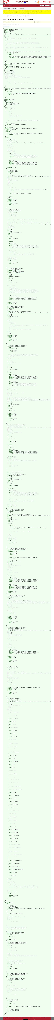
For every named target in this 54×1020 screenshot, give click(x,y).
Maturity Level (37, 21)
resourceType (7, 29)
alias (9, 225)
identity (8, 102)
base (8, 179)
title (6, 72)
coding (8, 91)
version (6, 70)
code (9, 94)
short (9, 141)
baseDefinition (8, 128)
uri (7, 103)
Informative (12, 21)
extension (7, 36)
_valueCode (9, 53)
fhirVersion (7, 99)
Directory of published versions (31, 13)
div (6, 34)
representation (11, 172)
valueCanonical (12, 57)
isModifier (10, 167)
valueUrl (13, 190)
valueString (10, 134)
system (8, 66)
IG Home (5, 5)
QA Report (14, 1019)
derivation (7, 129)
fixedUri (9, 413)
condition (10, 196)
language (6, 31)
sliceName (10, 270)
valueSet (10, 460)
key (10, 153)
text (6, 32)
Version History (18, 1019)
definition (10, 142)
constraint (10, 241)
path (8, 140)
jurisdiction (7, 89)
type (7, 123)
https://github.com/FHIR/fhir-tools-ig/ (9, 13)
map (10, 204)
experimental (7, 74)
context (6, 109)
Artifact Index (11, 5)
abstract (6, 108)
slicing (9, 211)
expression (9, 124)
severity (11, 154)
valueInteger (9, 39)
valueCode (9, 48)
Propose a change (32, 1019)
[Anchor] (34, 19)
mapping (6, 100)
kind (6, 107)
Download (8, 26)
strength (10, 459)
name (6, 71)
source (10, 157)
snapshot (6, 130)
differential (7, 902)
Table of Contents (9, 1019)
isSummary (10, 200)
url (7, 38)
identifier (7, 64)
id (5, 30)
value (8, 67)
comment (9, 224)
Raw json (4, 26)
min (8, 143)
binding (9, 458)
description (7, 88)
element (7, 137)
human (10, 155)
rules (9, 355)
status (7, 33)
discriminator (11, 212)
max (8, 144)
